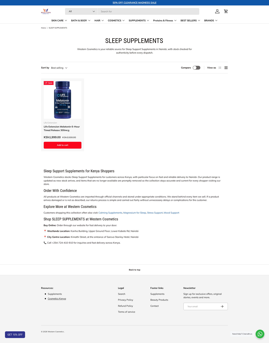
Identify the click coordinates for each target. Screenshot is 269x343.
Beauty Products (159, 299)
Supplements (157, 293)
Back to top (134, 269)
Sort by (45, 67)
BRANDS (209, 20)
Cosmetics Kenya (57, 298)
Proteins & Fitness (163, 20)
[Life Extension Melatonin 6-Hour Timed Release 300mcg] (62, 100)
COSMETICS (114, 20)
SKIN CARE (57, 20)
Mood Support (171, 212)
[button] (226, 11)
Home (43, 28)
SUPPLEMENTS (137, 20)
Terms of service (126, 311)
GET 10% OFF (15, 334)
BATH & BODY (79, 20)
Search (121, 293)
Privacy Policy (125, 299)
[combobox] (132, 11)
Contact (154, 305)
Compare (186, 67)
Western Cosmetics (56, 332)
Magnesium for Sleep (134, 212)
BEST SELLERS (189, 20)
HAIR (97, 20)
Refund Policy (125, 305)
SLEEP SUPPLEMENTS (58, 28)
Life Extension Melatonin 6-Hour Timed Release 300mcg (62, 128)
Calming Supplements (110, 212)
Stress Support (155, 212)
